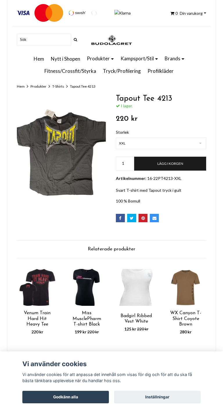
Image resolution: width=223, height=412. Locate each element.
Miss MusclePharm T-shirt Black (87, 318)
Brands (172, 58)
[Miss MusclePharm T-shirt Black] (86, 287)
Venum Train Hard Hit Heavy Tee (37, 318)
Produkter (98, 58)
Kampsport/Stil (137, 58)
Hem (39, 59)
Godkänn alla (65, 397)
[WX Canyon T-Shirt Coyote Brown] (186, 287)
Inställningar (157, 397)
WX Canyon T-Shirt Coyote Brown (185, 318)
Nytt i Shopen (65, 59)
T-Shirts (58, 86)
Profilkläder (161, 71)
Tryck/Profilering (122, 71)
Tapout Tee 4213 (83, 86)
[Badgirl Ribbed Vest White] (136, 287)
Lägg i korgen (170, 163)
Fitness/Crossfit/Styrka (70, 71)
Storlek (122, 132)
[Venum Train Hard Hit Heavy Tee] (37, 287)
